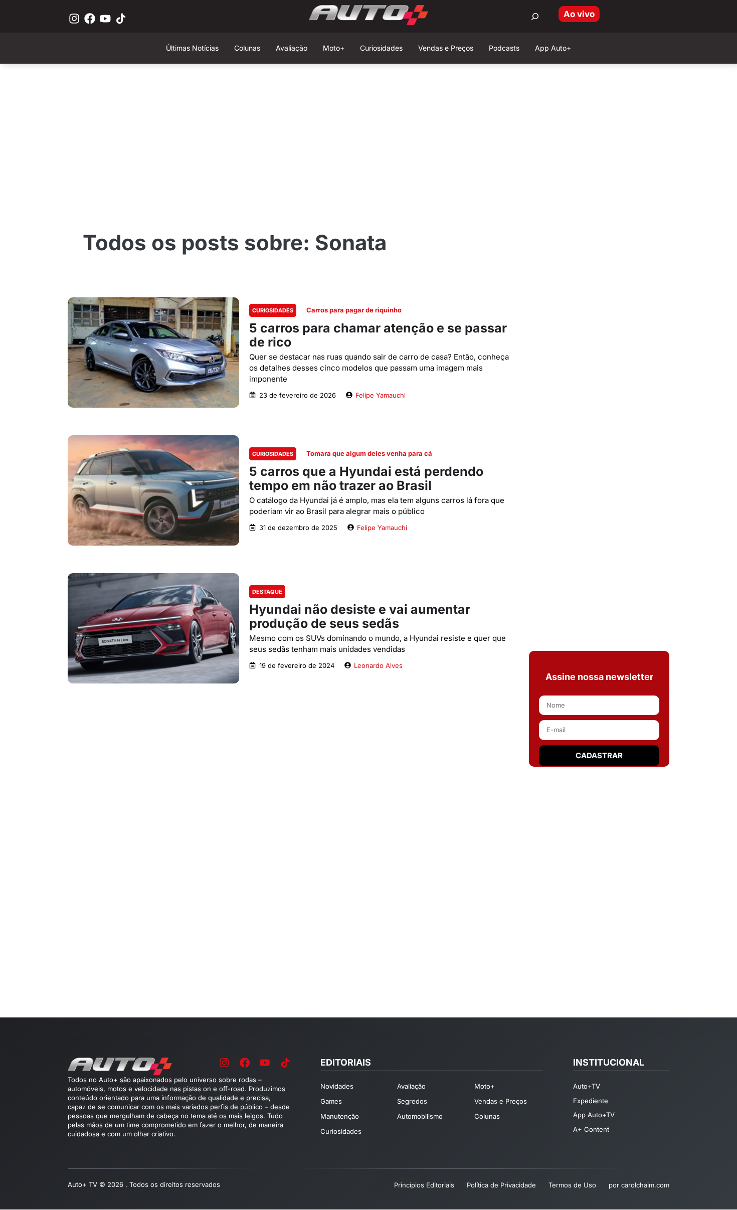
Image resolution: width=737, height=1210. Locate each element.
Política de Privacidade (501, 1185)
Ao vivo (579, 14)
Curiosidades (272, 310)
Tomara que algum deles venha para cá (369, 453)
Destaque (267, 591)
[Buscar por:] (535, 17)
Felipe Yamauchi (380, 395)
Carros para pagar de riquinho (354, 310)
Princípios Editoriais (424, 1185)
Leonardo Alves (378, 665)
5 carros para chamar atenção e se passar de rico (378, 335)
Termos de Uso (572, 1185)
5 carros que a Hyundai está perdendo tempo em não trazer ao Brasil (366, 478)
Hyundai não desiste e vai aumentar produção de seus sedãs (359, 616)
